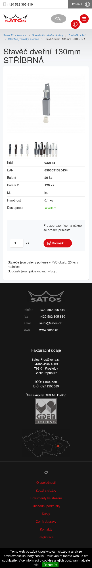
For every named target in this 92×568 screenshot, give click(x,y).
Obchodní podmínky (46, 506)
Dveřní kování (77, 35)
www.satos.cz (48, 329)
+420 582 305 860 (52, 316)
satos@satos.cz (50, 323)
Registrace (46, 537)
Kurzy (46, 513)
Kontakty (46, 529)
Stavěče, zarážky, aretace (23, 39)
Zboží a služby (46, 490)
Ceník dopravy (46, 521)
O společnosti (46, 482)
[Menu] (84, 18)
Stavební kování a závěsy (48, 35)
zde (36, 564)
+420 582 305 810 (52, 309)
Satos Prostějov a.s (15, 35)
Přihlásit (77, 4)
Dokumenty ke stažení (46, 498)
